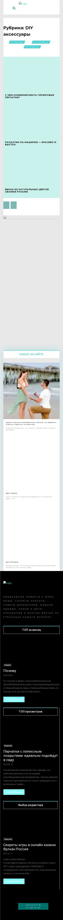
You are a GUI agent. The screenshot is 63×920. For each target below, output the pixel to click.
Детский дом (12, 562)
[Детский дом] (31, 530)
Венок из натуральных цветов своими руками (27, 190)
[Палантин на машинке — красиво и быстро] (31, 121)
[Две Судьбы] (31, 461)
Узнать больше (14, 699)
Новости (8, 745)
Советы (7, 665)
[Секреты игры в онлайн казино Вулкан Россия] (30, 827)
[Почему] (31, 652)
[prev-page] (6, 205)
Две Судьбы (11, 493)
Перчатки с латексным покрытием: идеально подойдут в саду (30, 755)
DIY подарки (32, 47)
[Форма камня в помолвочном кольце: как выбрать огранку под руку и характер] (31, 391)
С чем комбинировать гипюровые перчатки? (29, 96)
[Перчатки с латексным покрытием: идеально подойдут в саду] (30, 733)
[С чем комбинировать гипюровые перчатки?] (31, 74)
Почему (9, 671)
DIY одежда (17, 42)
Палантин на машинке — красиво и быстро (30, 143)
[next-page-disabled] (14, 205)
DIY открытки (41, 42)
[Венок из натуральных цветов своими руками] (31, 168)
